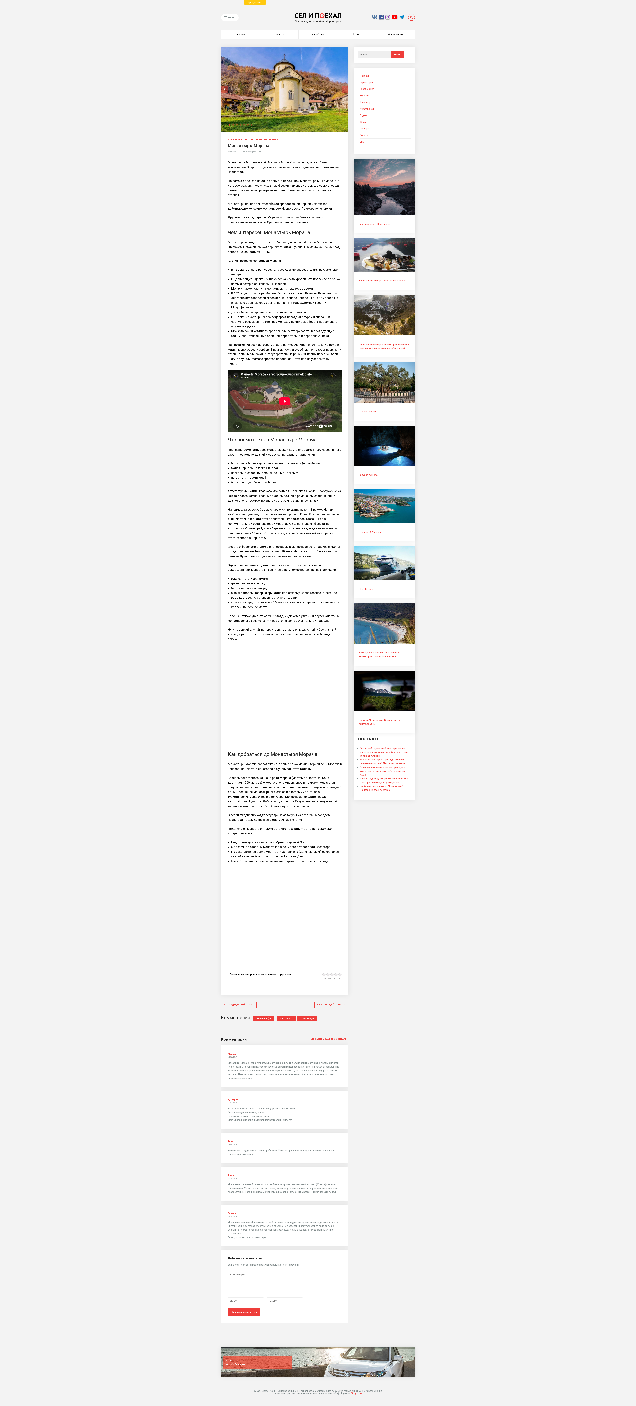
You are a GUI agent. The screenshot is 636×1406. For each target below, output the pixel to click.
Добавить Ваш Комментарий (329, 1039)
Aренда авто (255, 2)
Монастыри (270, 139)
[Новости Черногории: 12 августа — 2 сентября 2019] (384, 710)
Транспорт (365, 102)
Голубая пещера (368, 474)
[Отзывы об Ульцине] (384, 522)
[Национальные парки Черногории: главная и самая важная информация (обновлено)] (384, 334)
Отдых (363, 115)
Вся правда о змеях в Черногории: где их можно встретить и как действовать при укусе (383, 771)
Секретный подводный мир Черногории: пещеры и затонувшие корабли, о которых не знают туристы (384, 752)
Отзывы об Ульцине (370, 532)
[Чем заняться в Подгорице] (384, 214)
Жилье (363, 122)
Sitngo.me (356, 1393)
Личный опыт (318, 34)
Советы (279, 34)
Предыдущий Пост (240, 1005)
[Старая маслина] (384, 402)
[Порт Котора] (384, 579)
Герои (356, 34)
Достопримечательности (245, 139)
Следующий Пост (330, 1005)
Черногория (366, 82)
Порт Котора (366, 589)
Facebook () (288, 1018)
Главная (364, 75)
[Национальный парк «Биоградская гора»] (384, 271)
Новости (240, 34)
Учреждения (367, 108)
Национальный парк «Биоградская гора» (382, 280)
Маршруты (365, 128)
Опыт (363, 141)
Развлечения (367, 88)
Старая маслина (368, 411)
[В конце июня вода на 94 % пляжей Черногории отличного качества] (384, 643)
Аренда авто (395, 34)
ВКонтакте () (264, 1018)
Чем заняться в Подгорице (374, 224)
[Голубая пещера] (384, 465)
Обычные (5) (307, 1018)
